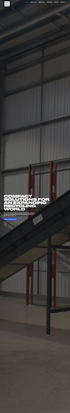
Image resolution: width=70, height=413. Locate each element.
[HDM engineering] (7, 4)
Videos (56, 2)
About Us (33, 2)
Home (27, 2)
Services (49, 2)
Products (41, 2)
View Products (10, 219)
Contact (63, 2)
